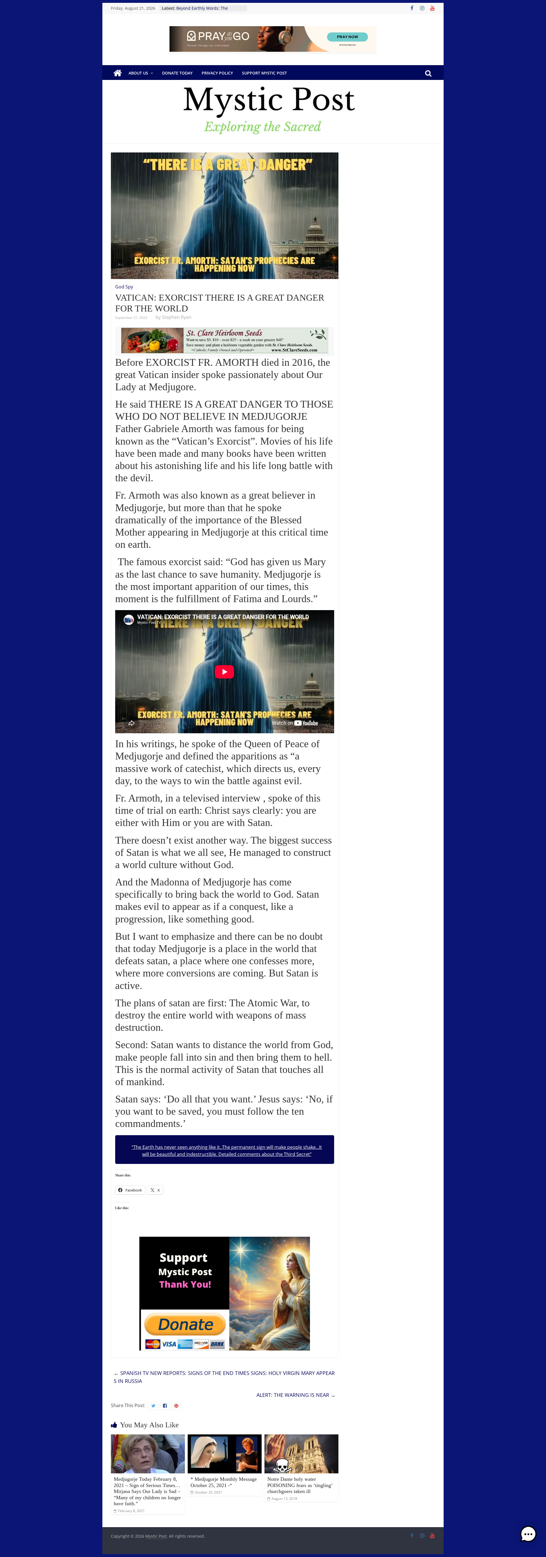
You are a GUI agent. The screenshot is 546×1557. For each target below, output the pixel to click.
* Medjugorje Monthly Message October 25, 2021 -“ (224, 1482)
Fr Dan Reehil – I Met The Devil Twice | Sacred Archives (205, 10)
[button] (528, 1536)
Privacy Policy (217, 73)
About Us (138, 73)
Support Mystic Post (264, 73)
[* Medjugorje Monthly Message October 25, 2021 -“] (225, 1438)
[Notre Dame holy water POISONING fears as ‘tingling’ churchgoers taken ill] (301, 1438)
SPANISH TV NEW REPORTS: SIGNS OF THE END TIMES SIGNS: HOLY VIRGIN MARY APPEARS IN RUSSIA (224, 1377)
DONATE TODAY (177, 73)
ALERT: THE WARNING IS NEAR (296, 1394)
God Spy (124, 287)
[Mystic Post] (117, 73)
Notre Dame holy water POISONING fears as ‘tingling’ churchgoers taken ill (299, 1485)
